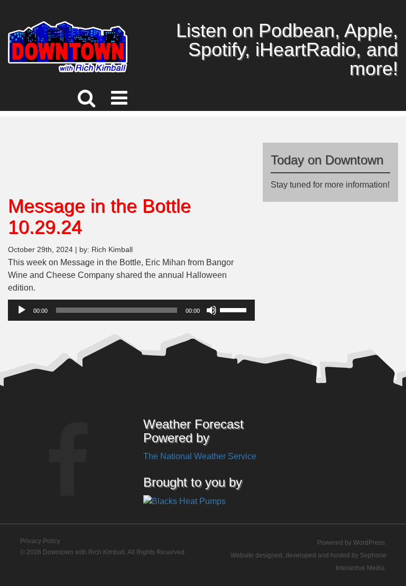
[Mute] (211, 310)
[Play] (21, 310)
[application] (131, 310)
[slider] (235, 309)
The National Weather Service (199, 456)
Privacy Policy (40, 541)
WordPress (369, 542)
